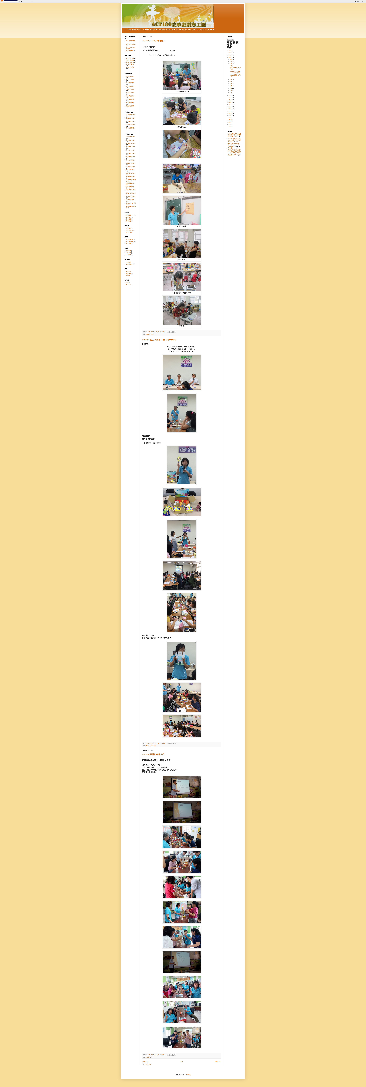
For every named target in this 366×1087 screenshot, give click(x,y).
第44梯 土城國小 (130, 163)
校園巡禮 (128, 219)
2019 (230, 57)
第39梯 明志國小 (130, 146)
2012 (230, 108)
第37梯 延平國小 (130, 140)
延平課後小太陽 (130, 86)
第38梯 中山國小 (130, 143)
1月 (231, 92)
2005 (230, 124)
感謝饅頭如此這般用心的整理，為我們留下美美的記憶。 (234, 140)
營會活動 (128, 228)
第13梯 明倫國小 (130, 124)
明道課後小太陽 (130, 106)
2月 (231, 90)
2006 (230, 122)
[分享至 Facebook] (173, 332)
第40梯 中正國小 (130, 150)
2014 (230, 104)
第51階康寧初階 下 (131, 193)
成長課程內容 (149, 1057)
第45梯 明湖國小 (130, 166)
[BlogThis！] (169, 332)
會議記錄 (128, 271)
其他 (127, 282)
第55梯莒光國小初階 (151, 745)
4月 (231, 86)
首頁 (181, 1061)
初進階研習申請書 (130, 44)
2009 (230, 115)
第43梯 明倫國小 (130, 160)
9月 (231, 66)
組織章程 (128, 273)
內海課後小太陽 (130, 102)
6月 (231, 81)
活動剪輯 (128, 253)
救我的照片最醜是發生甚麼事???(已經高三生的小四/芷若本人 (234, 135)
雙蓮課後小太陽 (150, 334)
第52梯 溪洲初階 (130, 196)
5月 (231, 83)
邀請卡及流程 (129, 264)
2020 (230, 55)
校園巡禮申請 (129, 51)
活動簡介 (128, 255)
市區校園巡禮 (129, 215)
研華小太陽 (129, 232)
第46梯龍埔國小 (130, 170)
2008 (230, 117)
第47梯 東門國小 (130, 173)
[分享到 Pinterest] (175, 332)
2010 (230, 113)
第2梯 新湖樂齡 (130, 60)
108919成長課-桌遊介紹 (153, 754)
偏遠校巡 (128, 217)
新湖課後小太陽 (130, 83)
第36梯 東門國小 (130, 136)
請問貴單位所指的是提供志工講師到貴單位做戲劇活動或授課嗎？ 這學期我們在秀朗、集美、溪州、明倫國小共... (234, 152)
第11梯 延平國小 (130, 118)
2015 (230, 102)
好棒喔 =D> (231, 148)
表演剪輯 (128, 262)
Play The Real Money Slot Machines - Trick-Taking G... (233, 145)
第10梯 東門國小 (130, 114)
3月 (231, 88)
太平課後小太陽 (130, 89)
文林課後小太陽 (130, 99)
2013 (230, 106)
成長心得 (128, 243)
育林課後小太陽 (130, 92)
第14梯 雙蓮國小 (130, 128)
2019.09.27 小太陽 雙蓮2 (153, 41)
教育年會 (128, 284)
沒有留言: (162, 331)
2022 (230, 50)
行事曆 (128, 275)
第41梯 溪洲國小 (130, 153)
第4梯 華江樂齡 (130, 64)
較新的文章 (145, 1061)
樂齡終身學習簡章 (130, 41)
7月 (231, 79)
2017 (230, 97)
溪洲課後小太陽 (130, 96)
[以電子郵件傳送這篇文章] (168, 332)
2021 (230, 52)
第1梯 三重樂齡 (130, 58)
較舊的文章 (218, 1061)
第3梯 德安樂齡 (130, 62)
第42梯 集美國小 (130, 156)
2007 (230, 120)
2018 (230, 95)
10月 (231, 63)
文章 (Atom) (149, 1064)
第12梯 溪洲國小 (130, 121)
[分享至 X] (171, 332)
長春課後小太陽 (130, 79)
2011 (230, 111)
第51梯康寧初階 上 (131, 190)
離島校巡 (128, 221)
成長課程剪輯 (129, 239)
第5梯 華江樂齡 (130, 67)
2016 (230, 100)
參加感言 (128, 251)
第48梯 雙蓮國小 (130, 176)
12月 (231, 59)
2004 (230, 126)
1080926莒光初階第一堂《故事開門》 (159, 340)
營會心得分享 (129, 230)
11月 (231, 61)
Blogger (188, 1074)
